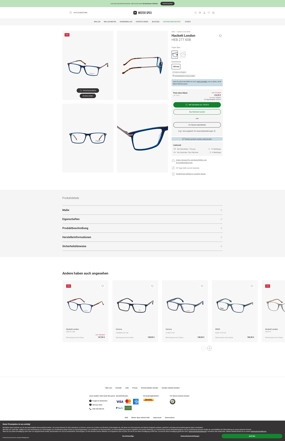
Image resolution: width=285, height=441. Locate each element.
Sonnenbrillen (126, 22)
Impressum (157, 417)
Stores (188, 22)
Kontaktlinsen (142, 22)
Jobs (127, 388)
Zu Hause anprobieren (197, 125)
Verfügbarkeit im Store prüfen (184, 76)
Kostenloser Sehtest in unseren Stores (191, 174)
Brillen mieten (110, 22)
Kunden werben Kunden (171, 388)
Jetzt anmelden (202, 81)
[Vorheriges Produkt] (203, 348)
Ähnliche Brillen (88, 96)
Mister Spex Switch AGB (140, 417)
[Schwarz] (183, 55)
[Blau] (175, 55)
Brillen (97, 22)
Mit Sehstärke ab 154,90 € (199, 105)
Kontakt (119, 388)
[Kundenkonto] (204, 12)
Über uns (108, 388)
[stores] (200, 12)
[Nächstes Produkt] (209, 348)
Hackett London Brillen (183, 32)
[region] (142, 313)
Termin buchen (167, 3)
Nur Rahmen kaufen (197, 112)
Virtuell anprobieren (89, 90)
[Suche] (195, 13)
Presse (135, 388)
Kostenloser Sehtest (172, 22)
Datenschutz (170, 417)
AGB (126, 417)
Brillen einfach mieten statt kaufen (198, 139)
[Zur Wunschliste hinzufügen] (220, 36)
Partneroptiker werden (149, 388)
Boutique (155, 22)
